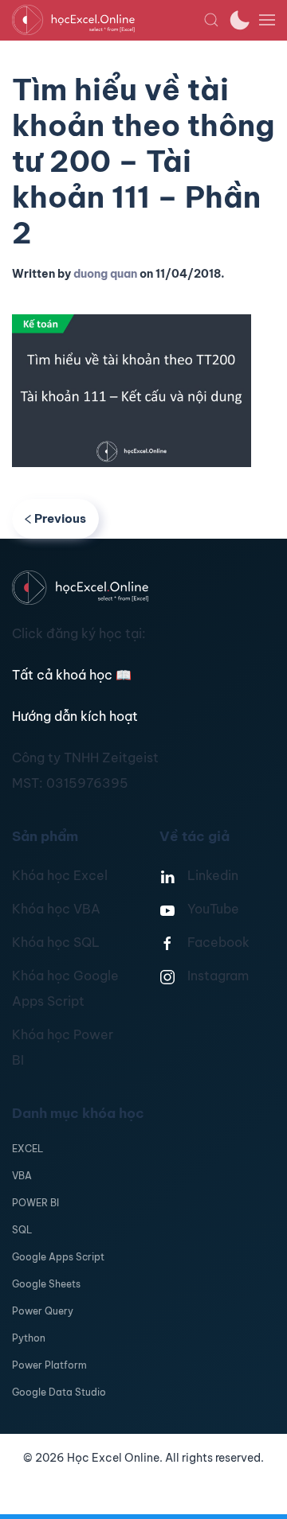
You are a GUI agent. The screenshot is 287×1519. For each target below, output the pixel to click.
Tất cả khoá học (72, 675)
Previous (60, 518)
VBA (22, 1176)
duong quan (105, 274)
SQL (22, 1230)
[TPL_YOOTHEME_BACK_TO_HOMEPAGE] (107, 20)
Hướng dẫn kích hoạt (75, 716)
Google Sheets (46, 1284)
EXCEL (27, 1149)
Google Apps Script (58, 1257)
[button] (211, 20)
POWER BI (35, 1203)
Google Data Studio (59, 1392)
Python (28, 1338)
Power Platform (49, 1365)
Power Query (42, 1311)
